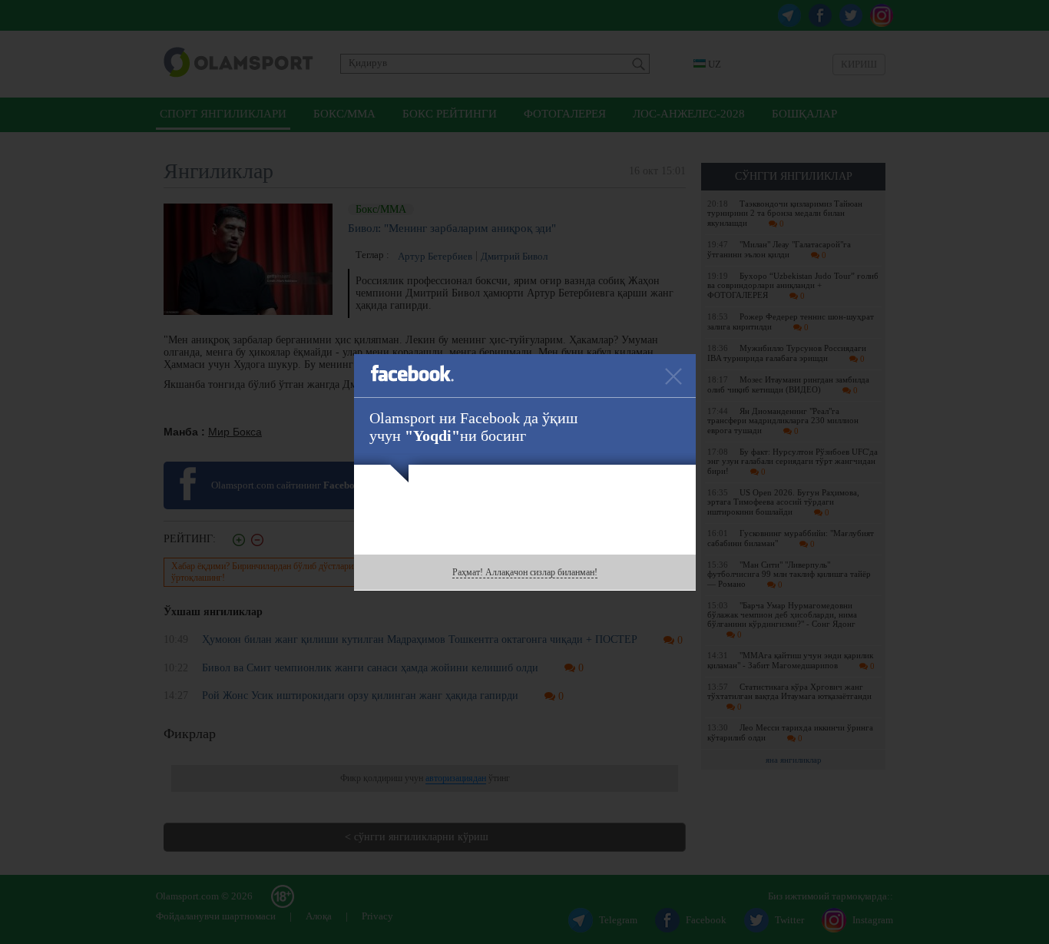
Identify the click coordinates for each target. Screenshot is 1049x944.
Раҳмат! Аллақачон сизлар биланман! (524, 572)
